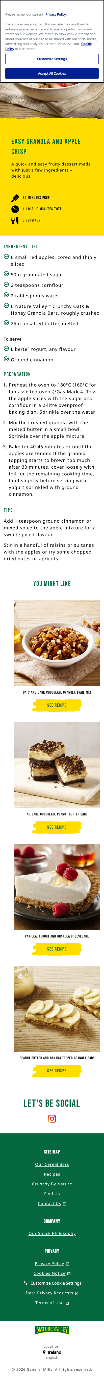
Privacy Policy (55, 14)
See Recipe (64, 707)
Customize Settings (52, 59)
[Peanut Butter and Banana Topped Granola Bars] (57, 1009)
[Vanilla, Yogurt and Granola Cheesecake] (57, 887)
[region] (52, 41)
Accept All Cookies (52, 73)
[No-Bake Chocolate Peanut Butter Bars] (57, 765)
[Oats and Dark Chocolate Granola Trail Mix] (57, 643)
